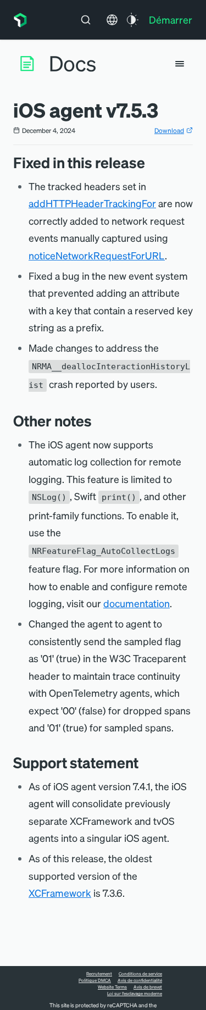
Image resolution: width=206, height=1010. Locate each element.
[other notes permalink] (97, 420)
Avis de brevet (147, 987)
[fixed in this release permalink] (150, 162)
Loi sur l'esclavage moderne (134, 993)
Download (169, 130)
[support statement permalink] (143, 762)
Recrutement (99, 973)
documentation (136, 603)
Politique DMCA (95, 980)
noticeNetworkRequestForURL (97, 255)
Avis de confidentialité (140, 980)
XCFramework (60, 892)
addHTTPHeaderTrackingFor (92, 203)
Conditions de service (140, 973)
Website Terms (112, 987)
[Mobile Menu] (179, 64)
